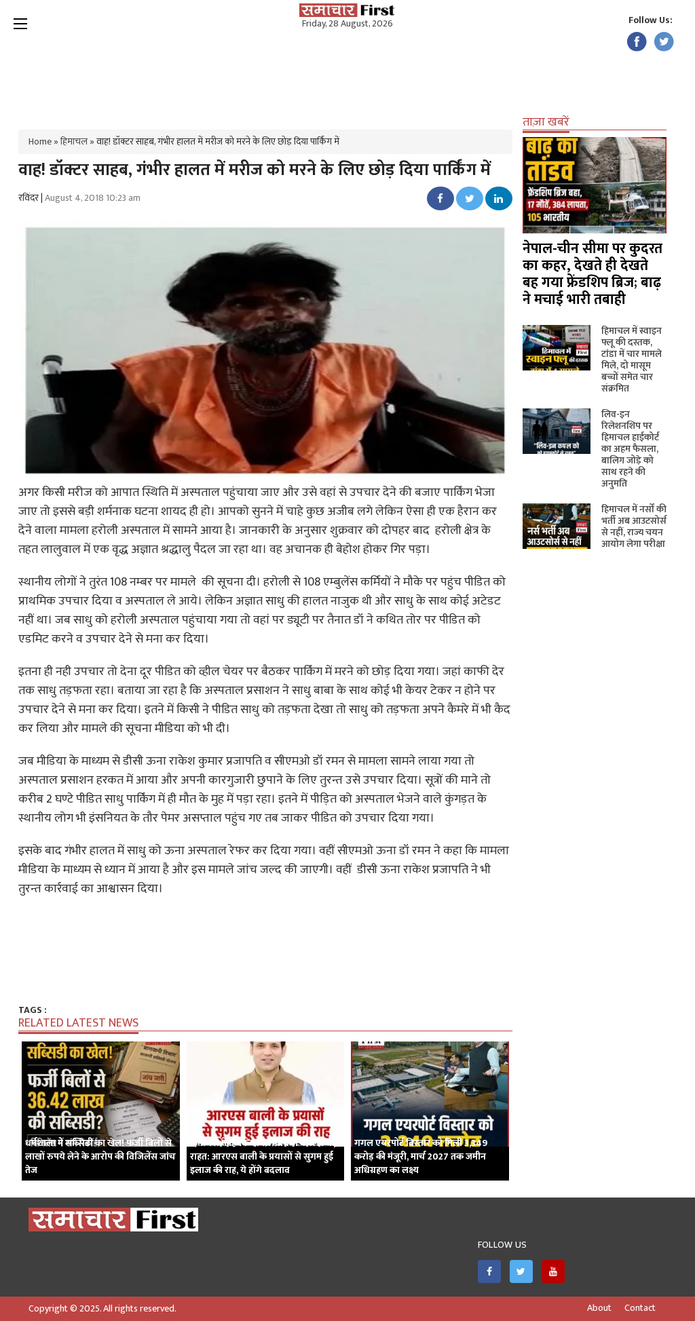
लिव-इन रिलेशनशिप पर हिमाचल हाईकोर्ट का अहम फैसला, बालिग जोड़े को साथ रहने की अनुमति (630, 448)
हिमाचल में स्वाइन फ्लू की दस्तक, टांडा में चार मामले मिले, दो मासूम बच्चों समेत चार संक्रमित (631, 359)
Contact (640, 1308)
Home (40, 141)
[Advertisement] (347, 74)
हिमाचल (74, 141)
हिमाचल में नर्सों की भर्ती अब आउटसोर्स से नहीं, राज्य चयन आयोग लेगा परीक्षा (633, 526)
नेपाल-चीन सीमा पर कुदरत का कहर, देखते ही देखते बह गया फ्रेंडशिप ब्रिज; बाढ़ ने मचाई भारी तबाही (592, 274)
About (599, 1308)
